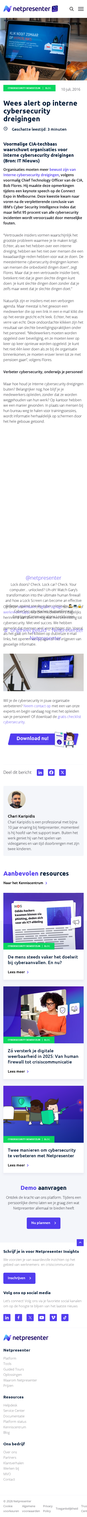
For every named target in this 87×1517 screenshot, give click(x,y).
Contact (9, 1479)
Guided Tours (13, 1369)
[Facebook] (50, 772)
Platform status (14, 1421)
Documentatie (14, 1416)
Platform (9, 1358)
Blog (6, 1432)
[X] (61, 772)
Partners (9, 1457)
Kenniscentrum (14, 1427)
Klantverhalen (13, 1463)
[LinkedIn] (39, 772)
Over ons (10, 1452)
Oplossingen (12, 1374)
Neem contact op (37, 705)
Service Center (14, 1410)
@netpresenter (43, 577)
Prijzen (8, 1385)
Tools (7, 1363)
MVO (7, 1474)
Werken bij (11, 1468)
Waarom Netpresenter (20, 1380)
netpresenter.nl (30, 9)
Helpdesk (10, 1405)
